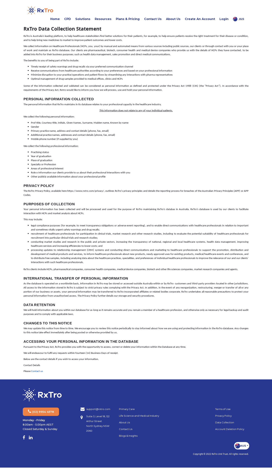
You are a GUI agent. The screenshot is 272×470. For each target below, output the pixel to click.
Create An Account (200, 19)
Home (55, 19)
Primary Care (127, 409)
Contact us (37, 371)
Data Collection (224, 422)
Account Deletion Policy (229, 429)
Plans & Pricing (128, 19)
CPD (67, 19)
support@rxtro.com (98, 409)
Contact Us (153, 19)
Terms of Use (223, 409)
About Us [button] (174, 19)
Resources (103, 19)
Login (224, 19)
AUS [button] (241, 18)
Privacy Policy (223, 415)
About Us (124, 422)
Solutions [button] (84, 19)
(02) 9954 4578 (42, 411)
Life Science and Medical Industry (139, 415)
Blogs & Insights (128, 435)
